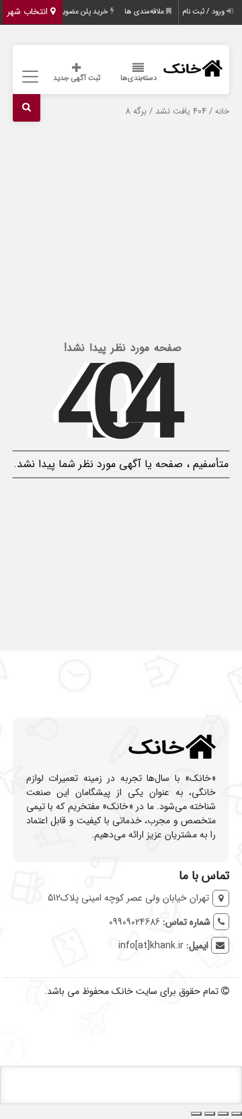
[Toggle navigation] (28, 77)
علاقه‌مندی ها (145, 11)
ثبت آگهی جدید (76, 78)
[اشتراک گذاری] (209, 1114)
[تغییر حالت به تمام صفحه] (223, 1114)
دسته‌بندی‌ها (138, 78)
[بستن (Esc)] (196, 1114)
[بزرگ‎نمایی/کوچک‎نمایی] (236, 1114)
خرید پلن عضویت (82, 11)
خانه (222, 112)
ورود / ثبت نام (204, 11)
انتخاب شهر (28, 12)
